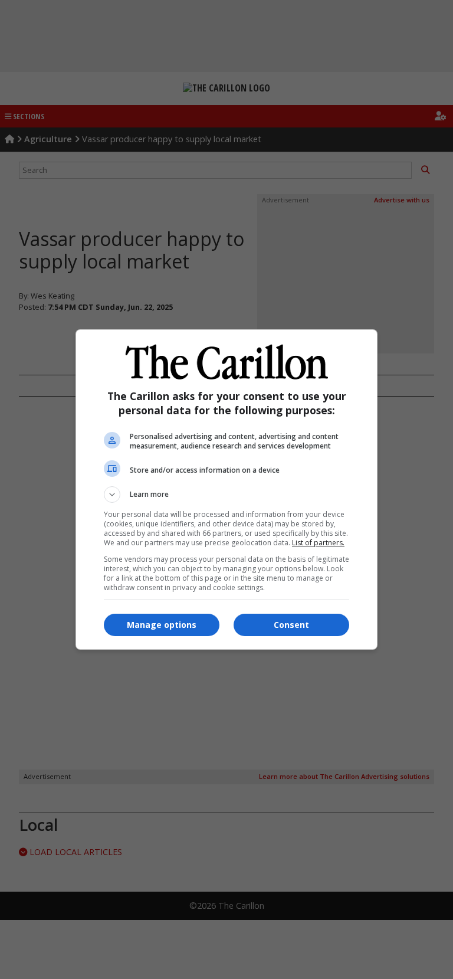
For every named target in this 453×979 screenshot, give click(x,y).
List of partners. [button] (318, 543)
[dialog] (227, 489)
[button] (226, 494)
